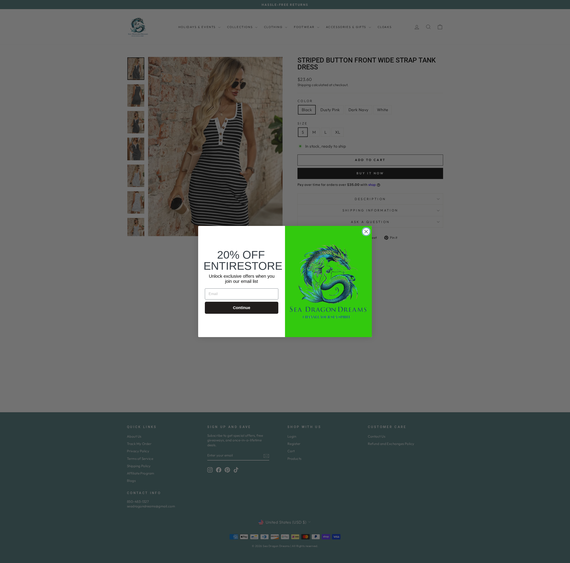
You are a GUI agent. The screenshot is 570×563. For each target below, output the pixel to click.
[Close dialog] (366, 231)
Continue (241, 308)
